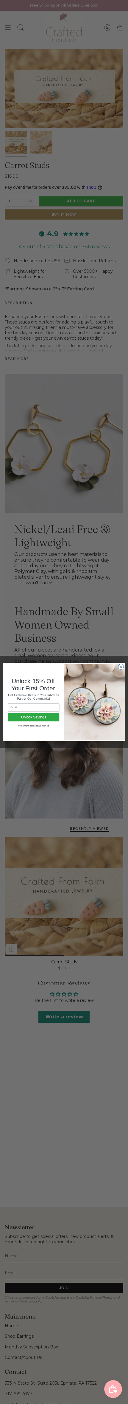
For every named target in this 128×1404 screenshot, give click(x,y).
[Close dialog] (121, 666)
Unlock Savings (33, 717)
